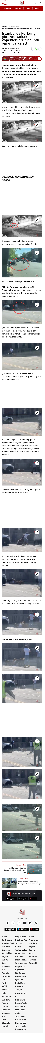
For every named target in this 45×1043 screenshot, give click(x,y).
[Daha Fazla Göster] (40, 49)
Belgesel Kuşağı (21, 966)
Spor (4, 963)
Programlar (20, 936)
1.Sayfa (18, 989)
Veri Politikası (21, 1006)
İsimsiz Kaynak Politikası (21, 1029)
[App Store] (11, 898)
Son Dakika (7, 953)
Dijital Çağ (20, 983)
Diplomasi (19, 969)
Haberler (4, 27)
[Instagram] (19, 923)
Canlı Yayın (7, 940)
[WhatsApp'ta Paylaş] (36, 49)
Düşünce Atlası (21, 940)
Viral (4, 969)
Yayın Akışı (20, 1016)
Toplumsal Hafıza (21, 950)
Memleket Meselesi (21, 960)
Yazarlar (5, 989)
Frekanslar (20, 1009)
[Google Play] (23, 898)
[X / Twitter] (13, 923)
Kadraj (18, 946)
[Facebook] (8, 923)
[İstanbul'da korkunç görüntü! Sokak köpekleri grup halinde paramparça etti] (22, 92)
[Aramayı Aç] (35, 3)
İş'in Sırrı (19, 979)
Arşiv (17, 1013)
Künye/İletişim (21, 1003)
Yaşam (28, 8)
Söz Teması (20, 973)
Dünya (37, 8)
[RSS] (36, 923)
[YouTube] (24, 923)
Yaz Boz (18, 943)
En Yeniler (7, 8)
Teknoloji (6, 973)
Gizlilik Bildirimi (21, 1019)
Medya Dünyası (21, 976)
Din (3, 979)
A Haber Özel (8, 943)
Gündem (18, 8)
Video (4, 936)
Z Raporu (19, 986)
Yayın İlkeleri (21, 1026)
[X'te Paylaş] (31, 49)
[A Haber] (22, 2)
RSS (17, 996)
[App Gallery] (33, 898)
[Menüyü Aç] (40, 3)
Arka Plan (19, 956)
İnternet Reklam (21, 993)
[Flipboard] (30, 923)
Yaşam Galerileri (14, 27)
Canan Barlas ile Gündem (21, 953)
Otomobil (6, 976)
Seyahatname (21, 963)
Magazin (6, 966)
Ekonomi (6, 950)
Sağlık (4, 986)
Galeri (4, 993)
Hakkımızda (20, 1023)
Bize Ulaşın (20, 1000)
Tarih (4, 983)
